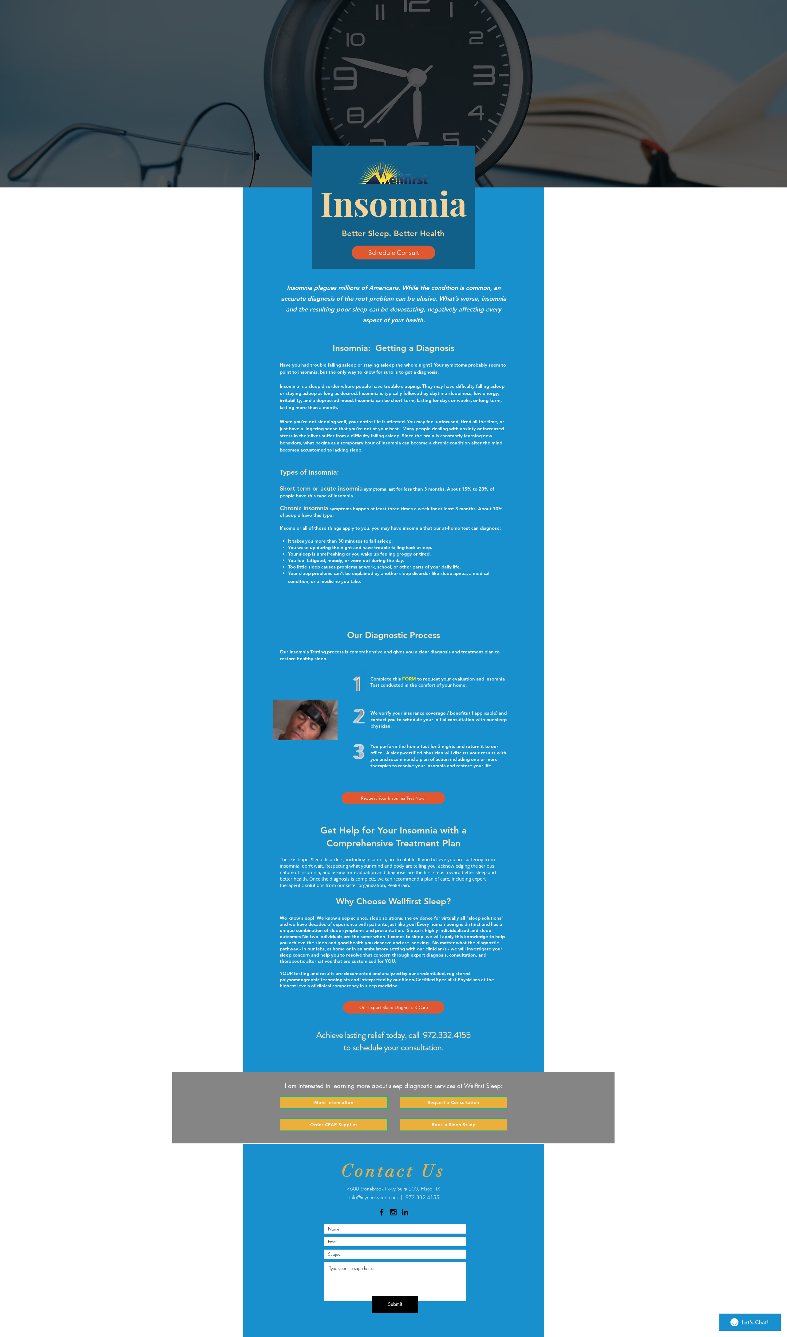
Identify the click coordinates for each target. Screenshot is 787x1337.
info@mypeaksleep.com (373, 1197)
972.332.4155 (447, 1035)
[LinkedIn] (405, 1212)
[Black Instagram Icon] (393, 1212)
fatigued (316, 560)
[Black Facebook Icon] (381, 1212)
